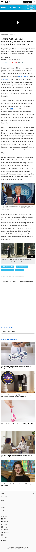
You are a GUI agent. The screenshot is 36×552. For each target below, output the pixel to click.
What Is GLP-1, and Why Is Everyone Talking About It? (17, 423)
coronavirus (6, 79)
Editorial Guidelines (26, 281)
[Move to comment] (22, 62)
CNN (11, 109)
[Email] (19, 62)
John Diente (6, 57)
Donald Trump (23, 76)
